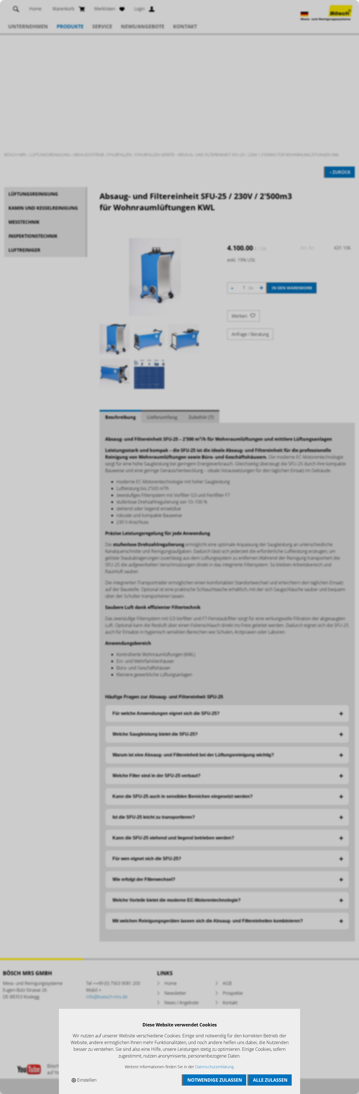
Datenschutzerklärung (214, 1066)
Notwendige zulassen (214, 1080)
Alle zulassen (270, 1080)
